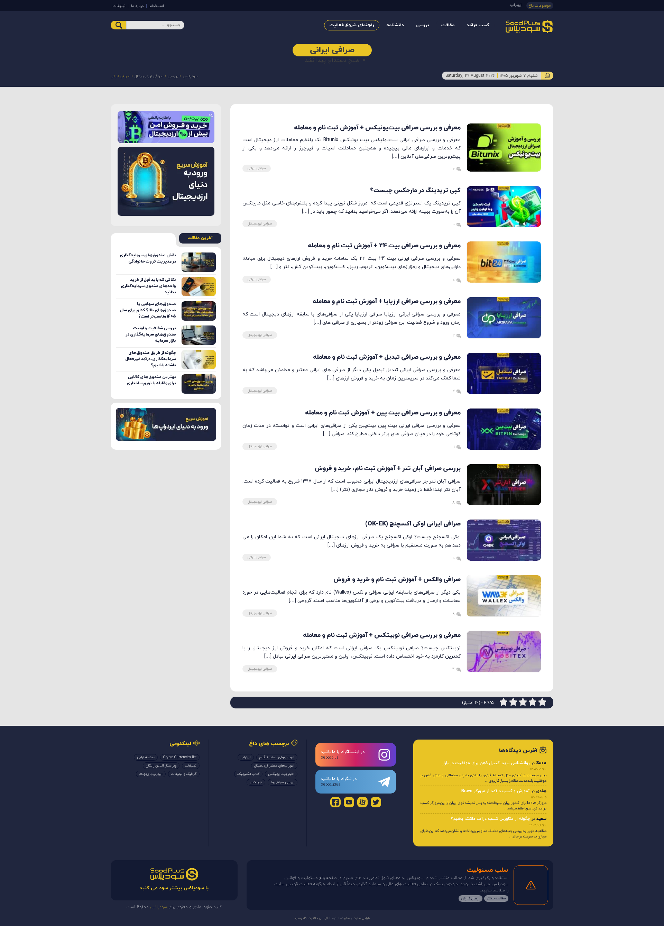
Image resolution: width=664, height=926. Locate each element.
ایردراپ (516, 5)
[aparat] (362, 802)
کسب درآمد (478, 25)
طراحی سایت (361, 918)
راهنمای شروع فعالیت (352, 25)
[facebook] (335, 802)
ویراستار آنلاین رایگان (161, 765)
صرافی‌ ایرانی (257, 168)
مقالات (447, 25)
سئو (346, 918)
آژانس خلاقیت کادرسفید (311, 918)
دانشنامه (395, 25)
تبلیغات (119, 6)
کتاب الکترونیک (248, 774)
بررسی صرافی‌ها (282, 782)
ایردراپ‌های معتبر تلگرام (276, 757)
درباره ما (137, 6)
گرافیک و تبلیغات (183, 774)
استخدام (156, 6)
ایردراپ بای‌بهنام (151, 774)
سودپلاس (190, 76)
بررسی (422, 25)
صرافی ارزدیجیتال (149, 76)
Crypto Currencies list (179, 757)
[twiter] (376, 802)
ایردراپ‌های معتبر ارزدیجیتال (274, 765)
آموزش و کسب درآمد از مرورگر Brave (495, 791)
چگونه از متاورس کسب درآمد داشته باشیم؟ (490, 819)
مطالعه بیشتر (496, 898)
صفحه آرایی (146, 757)
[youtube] (349, 802)
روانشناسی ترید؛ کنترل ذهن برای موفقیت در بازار (486, 763)
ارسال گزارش (470, 898)
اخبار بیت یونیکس (281, 774)
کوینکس (256, 782)
